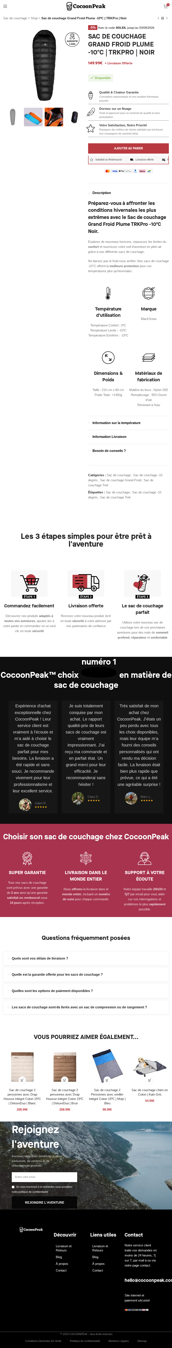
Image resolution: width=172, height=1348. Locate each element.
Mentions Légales (118, 1341)
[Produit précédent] (158, 18)
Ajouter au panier (128, 148)
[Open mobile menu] (5, 6)
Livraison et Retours (64, 1248)
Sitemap (142, 1341)
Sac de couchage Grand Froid (120, 480)
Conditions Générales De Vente (43, 1341)
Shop (34, 18)
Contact (61, 1270)
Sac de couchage (15, 18)
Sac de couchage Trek (115, 497)
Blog (59, 1257)
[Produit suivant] (167, 18)
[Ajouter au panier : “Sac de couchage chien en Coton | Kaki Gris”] (149, 1080)
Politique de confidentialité (85, 1341)
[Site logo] (86, 6)
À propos (62, 1263)
